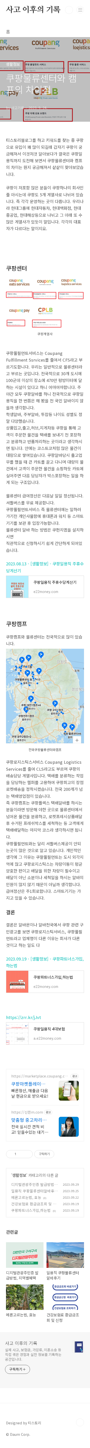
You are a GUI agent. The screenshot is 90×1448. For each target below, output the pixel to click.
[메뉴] (80, 9)
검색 (69, 10)
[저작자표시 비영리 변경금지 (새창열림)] (61, 1154)
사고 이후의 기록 (33, 10)
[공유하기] (21, 1154)
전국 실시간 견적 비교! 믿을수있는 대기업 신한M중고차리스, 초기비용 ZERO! (29, 1129)
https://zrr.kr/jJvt (23, 1017)
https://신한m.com (27, 1112)
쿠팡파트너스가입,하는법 (31, 1210)
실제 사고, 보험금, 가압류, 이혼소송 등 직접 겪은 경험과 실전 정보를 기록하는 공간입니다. (33, 1354)
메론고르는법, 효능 (26, 1197)
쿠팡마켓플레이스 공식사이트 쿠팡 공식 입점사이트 (29, 1084)
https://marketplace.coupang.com (39, 1076)
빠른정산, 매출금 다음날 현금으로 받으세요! (29, 1093)
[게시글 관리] (27, 1154)
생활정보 (19, 1175)
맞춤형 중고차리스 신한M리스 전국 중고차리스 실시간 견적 (29, 1120)
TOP (80, 1422)
